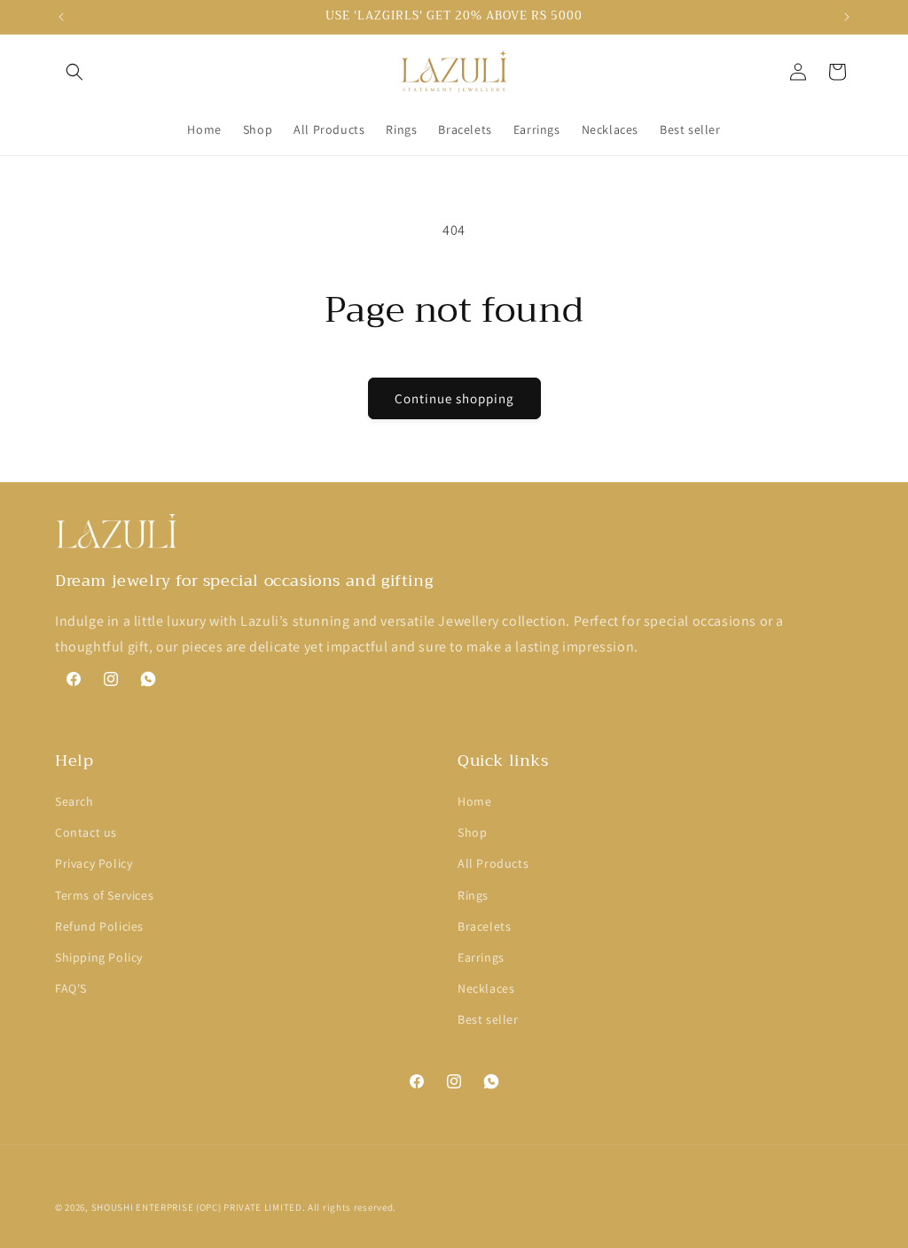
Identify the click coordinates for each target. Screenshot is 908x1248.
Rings (473, 895)
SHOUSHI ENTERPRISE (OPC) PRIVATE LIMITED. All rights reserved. (243, 1207)
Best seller (488, 1019)
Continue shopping (454, 398)
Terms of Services (104, 895)
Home (474, 801)
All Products (493, 863)
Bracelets (484, 926)
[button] (74, 71)
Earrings (481, 957)
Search (74, 801)
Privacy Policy (93, 863)
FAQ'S (71, 988)
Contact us (86, 832)
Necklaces (486, 988)
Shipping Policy (99, 957)
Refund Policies (99, 926)
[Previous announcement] (61, 17)
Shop (472, 832)
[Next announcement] (846, 17)
